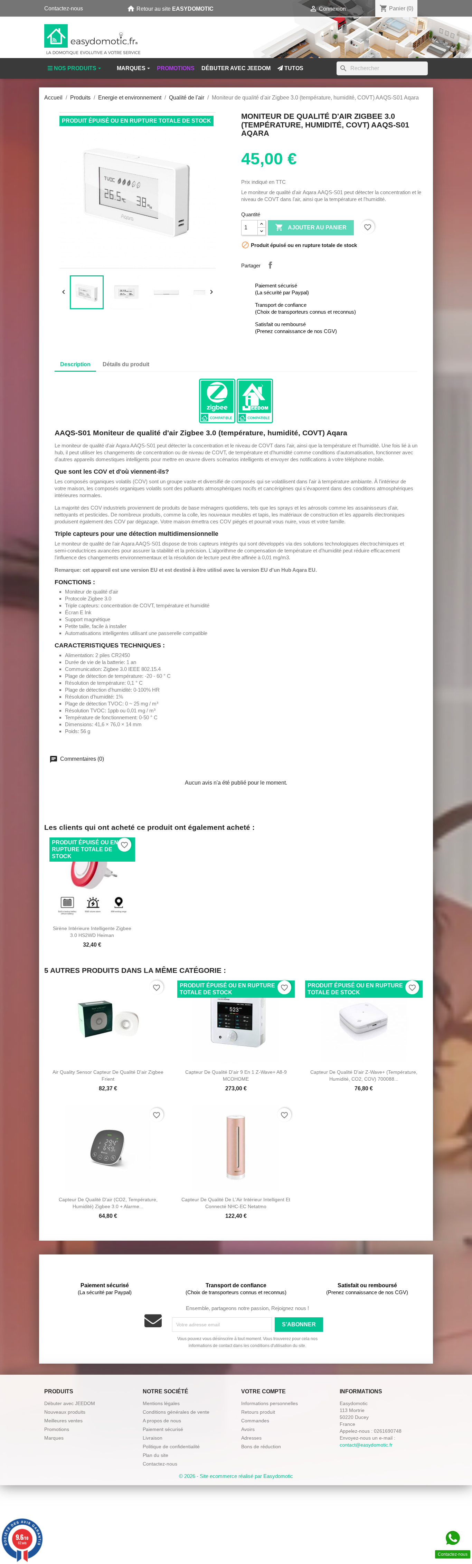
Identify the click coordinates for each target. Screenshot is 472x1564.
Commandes (255, 1420)
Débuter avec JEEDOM (69, 1403)
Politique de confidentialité (171, 1446)
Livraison (152, 1438)
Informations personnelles (269, 1403)
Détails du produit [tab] (126, 364)
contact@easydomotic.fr (366, 1445)
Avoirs (248, 1429)
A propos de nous (162, 1420)
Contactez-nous (63, 8)
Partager (270, 265)
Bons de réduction (261, 1446)
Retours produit (258, 1412)
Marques (54, 1438)
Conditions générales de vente (176, 1412)
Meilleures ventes (63, 1420)
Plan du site (155, 1455)
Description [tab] (75, 364)
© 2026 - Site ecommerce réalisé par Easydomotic (236, 1476)
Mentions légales (161, 1403)
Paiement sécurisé (163, 1429)
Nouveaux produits (64, 1412)
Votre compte (263, 1391)
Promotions (56, 1429)
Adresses (251, 1438)
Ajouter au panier (311, 227)
